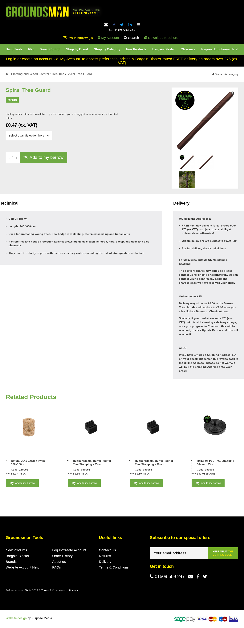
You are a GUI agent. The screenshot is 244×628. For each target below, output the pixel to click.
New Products (136, 49)
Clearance (188, 49)
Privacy (73, 590)
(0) (81, 38)
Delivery (105, 562)
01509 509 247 (123, 30)
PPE (31, 49)
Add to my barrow (46, 157)
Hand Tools (14, 49)
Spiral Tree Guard (79, 74)
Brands (11, 562)
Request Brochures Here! (219, 49)
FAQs (56, 567)
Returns (105, 556)
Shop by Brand (77, 49)
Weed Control (50, 49)
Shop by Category (107, 49)
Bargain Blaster (163, 49)
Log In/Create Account (69, 550)
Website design (16, 618)
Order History (62, 556)
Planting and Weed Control (30, 74)
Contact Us (107, 550)
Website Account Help (22, 567)
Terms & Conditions (114, 567)
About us (59, 562)
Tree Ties (57, 74)
